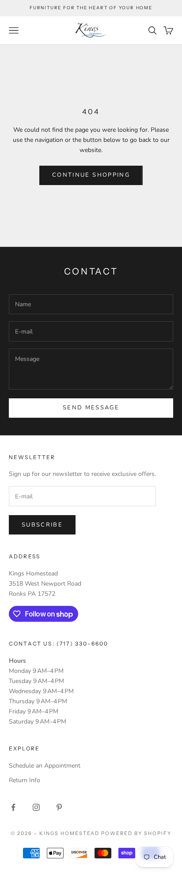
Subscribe (42, 525)
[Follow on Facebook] (13, 807)
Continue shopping (91, 175)
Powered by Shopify (136, 833)
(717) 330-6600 (82, 643)
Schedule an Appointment (44, 765)
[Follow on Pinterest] (59, 807)
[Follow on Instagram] (36, 807)
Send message (91, 408)
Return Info (24, 780)
